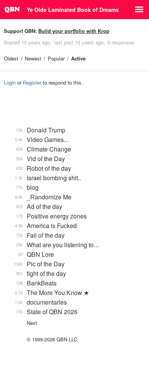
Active (78, 58)
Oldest (11, 58)
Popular (56, 58)
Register (32, 82)
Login (10, 82)
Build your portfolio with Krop (73, 30)
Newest (33, 58)
